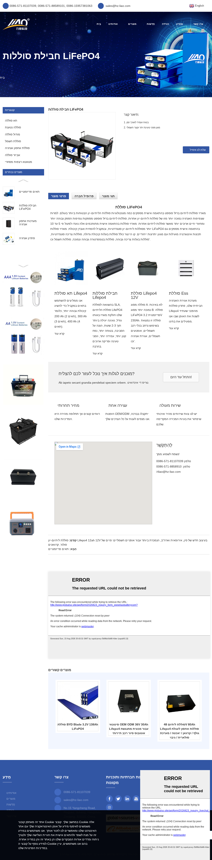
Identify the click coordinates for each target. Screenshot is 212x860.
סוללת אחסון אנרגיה (17, 148)
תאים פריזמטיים (58, 549)
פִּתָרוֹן (179, 24)
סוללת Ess (178, 293)
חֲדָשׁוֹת (151, 24)
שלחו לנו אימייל (198, 149)
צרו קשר (198, 24)
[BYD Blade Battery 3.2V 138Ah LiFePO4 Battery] (78, 701)
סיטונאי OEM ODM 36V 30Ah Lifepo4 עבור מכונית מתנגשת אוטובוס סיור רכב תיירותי (128, 729)
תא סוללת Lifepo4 (70, 293)
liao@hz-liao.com (169, 471)
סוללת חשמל (13, 141)
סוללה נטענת (13, 127)
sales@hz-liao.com (76, 800)
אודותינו (113, 24)
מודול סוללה (12, 134)
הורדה (165, 24)
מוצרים (132, 24)
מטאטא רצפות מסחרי (18, 161)
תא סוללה (11, 120)
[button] (181, 377)
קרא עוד (59, 333)
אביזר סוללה (12, 155)
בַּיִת (99, 24)
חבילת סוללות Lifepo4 (105, 295)
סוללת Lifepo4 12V (144, 295)
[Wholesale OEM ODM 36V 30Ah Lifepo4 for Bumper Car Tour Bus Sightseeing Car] (128, 701)
